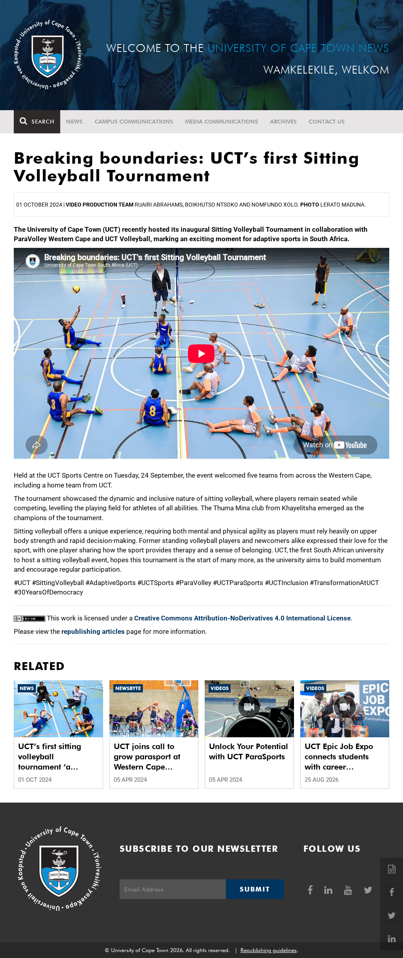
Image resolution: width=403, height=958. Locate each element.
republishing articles (93, 631)
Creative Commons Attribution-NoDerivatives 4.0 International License (242, 618)
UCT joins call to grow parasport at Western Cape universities (147, 757)
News (74, 121)
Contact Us (327, 121)
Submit (255, 889)
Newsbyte (128, 688)
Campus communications (133, 121)
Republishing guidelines (268, 950)
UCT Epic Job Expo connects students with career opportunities (339, 757)
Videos (220, 688)
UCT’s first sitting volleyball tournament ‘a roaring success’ (49, 757)
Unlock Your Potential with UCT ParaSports (248, 751)
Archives (283, 121)
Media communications (221, 121)
